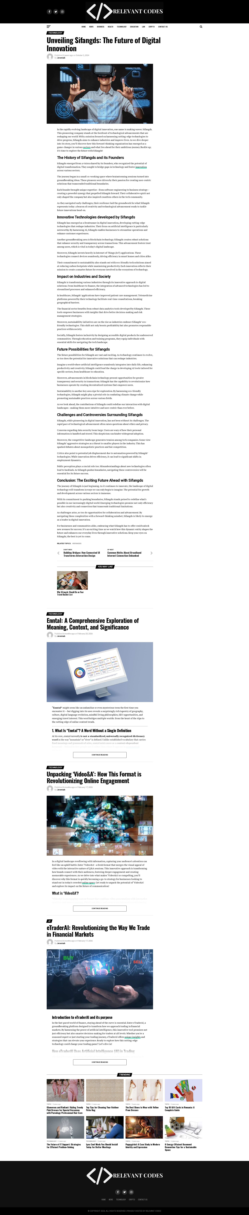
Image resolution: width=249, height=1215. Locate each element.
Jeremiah (61, 58)
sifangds (77, 543)
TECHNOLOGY (121, 26)
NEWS (91, 26)
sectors (87, 147)
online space (88, 882)
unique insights (133, 1036)
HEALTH (110, 26)
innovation (141, 166)
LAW (143, 26)
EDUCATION (134, 26)
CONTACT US (163, 26)
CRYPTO (152, 26)
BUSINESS (100, 26)
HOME (84, 26)
